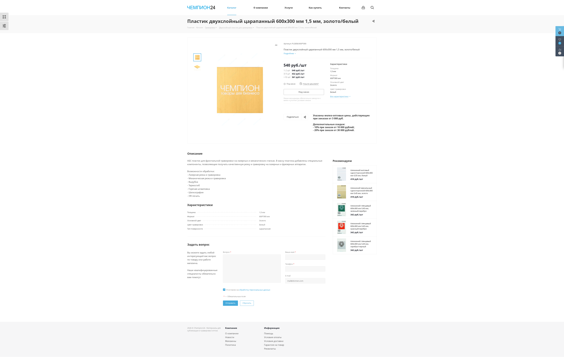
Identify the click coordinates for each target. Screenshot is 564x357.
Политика (230, 344)
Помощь (268, 333)
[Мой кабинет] (363, 7)
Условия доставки (273, 341)
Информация (272, 327)
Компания (231, 327)
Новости (229, 337)
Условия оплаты (273, 337)
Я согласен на (248, 289)
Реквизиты (270, 348)
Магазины (230, 341)
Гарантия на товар (274, 344)
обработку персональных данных (254, 289)
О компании (232, 333)
